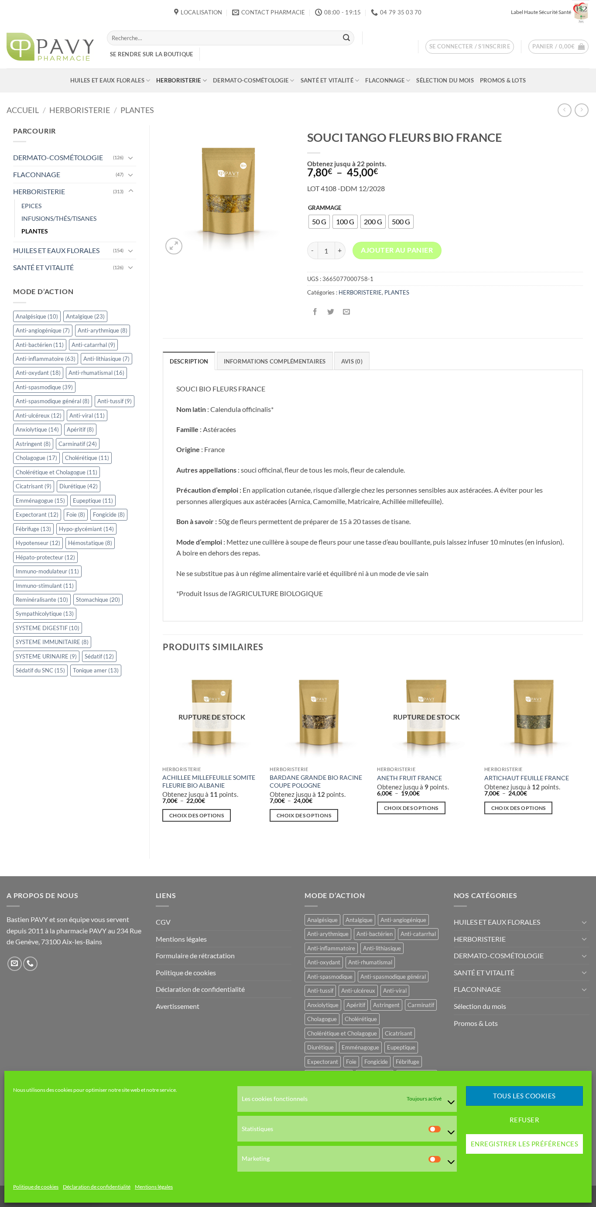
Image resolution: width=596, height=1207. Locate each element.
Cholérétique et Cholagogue (56, 472)
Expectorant (37, 514)
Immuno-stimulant (45, 585)
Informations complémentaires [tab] (275, 361)
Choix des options (196, 815)
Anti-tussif (114, 401)
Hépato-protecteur (45, 557)
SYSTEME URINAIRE (46, 656)
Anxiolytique (37, 429)
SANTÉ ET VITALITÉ (327, 80)
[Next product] (564, 110)
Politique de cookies (35, 1187)
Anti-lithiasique (106, 358)
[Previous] (163, 753)
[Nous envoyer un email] (14, 964)
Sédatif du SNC (40, 670)
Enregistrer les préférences (524, 1144)
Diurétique (78, 486)
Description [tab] (189, 361)
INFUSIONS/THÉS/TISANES (58, 218)
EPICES (31, 205)
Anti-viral (87, 415)
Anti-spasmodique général (52, 401)
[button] (469, 47)
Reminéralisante (42, 599)
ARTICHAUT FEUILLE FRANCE (526, 778)
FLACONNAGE (384, 80)
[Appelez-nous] (30, 964)
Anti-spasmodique (44, 387)
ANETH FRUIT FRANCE (409, 778)
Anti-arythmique (102, 330)
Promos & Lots (503, 80)
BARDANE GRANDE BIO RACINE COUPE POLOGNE (316, 781)
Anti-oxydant (38, 372)
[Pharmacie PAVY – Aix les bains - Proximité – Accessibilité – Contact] (50, 47)
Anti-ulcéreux (39, 415)
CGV (163, 922)
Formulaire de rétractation (195, 955)
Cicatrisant (33, 486)
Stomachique (98, 599)
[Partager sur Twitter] (330, 312)
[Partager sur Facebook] (315, 312)
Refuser (524, 1120)
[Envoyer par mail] (346, 312)
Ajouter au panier (397, 250)
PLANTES (137, 110)
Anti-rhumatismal (96, 372)
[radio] (319, 221)
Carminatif (77, 443)
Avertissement (177, 1006)
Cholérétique (87, 457)
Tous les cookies (524, 1096)
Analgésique (37, 316)
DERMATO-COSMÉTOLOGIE (250, 80)
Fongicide (109, 514)
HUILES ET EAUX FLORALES (107, 80)
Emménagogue (40, 500)
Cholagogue (36, 457)
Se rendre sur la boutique (151, 54)
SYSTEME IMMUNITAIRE (52, 641)
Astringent (33, 443)
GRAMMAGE (324, 208)
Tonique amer (96, 670)
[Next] (582, 753)
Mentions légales (154, 1187)
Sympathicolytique (45, 613)
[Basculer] (131, 157)
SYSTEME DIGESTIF (47, 627)
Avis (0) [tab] (352, 361)
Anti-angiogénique (43, 330)
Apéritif (80, 429)
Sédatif (99, 656)
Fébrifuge (33, 528)
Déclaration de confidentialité (96, 1187)
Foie (75, 514)
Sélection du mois (444, 80)
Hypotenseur (38, 542)
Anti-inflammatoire (45, 358)
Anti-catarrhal (93, 344)
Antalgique (85, 316)
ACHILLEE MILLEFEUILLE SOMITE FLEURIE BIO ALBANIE (208, 781)
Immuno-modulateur (47, 571)
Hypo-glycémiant (86, 528)
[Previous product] (581, 110)
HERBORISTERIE (178, 80)
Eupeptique (93, 500)
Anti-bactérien (40, 344)
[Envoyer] (346, 38)
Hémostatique (90, 542)
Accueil (23, 110)
